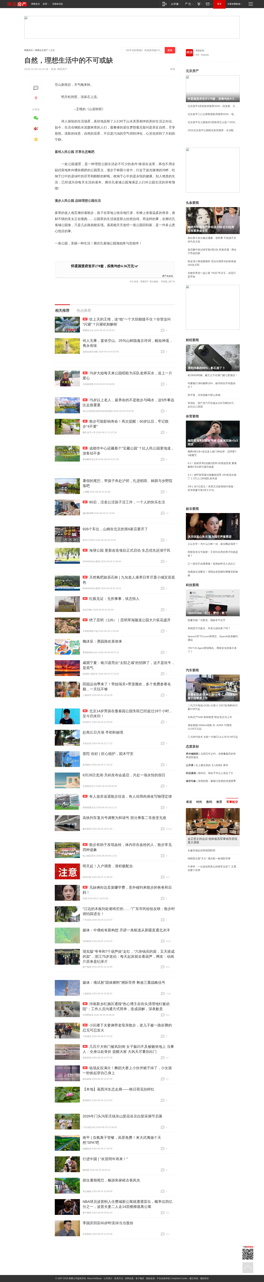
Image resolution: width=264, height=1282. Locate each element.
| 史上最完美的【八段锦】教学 (207, 765)
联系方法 (118, 1278)
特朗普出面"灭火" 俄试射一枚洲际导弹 (209, 858)
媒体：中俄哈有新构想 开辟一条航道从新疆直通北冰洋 (126, 930)
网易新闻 (200, 50)
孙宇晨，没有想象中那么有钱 (204, 395)
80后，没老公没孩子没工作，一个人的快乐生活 (127, 502)
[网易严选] (188, 4)
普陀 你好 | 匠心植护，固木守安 (108, 754)
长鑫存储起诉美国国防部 (201, 850)
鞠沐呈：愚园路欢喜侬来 (102, 641)
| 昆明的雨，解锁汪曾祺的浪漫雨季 (211, 781)
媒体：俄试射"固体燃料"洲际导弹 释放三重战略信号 (124, 982)
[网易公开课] (175, 4)
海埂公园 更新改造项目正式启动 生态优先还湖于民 (129, 550)
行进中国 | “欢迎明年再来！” (105, 1159)
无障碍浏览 (57, 4)
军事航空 (232, 801)
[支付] (199, 4)
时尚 (199, 801)
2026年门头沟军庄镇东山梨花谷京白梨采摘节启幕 (122, 1116)
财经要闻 (192, 340)
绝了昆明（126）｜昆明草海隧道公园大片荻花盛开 (130, 620)
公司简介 (108, 1278)
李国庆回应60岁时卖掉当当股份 (108, 1223)
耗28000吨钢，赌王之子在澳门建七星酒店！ (213, 375)
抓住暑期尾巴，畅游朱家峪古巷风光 (111, 1180)
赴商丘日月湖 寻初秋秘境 (103, 732)
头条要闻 (192, 203)
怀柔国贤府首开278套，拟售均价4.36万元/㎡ (104, 266)
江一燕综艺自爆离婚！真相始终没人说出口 (211, 563)
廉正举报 (193, 1278)
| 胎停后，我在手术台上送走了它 (209, 773)
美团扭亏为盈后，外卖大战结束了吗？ (209, 628)
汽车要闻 (192, 670)
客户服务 (140, 1278)
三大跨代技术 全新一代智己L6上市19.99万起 (213, 736)
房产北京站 (167, 275)
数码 (209, 801)
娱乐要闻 (192, 509)
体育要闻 (192, 416)
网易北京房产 (41, 50)
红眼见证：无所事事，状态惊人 (114, 599)
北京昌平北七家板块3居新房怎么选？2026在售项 (213, 122)
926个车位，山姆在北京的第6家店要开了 (115, 529)
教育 (219, 801)
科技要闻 (192, 585)
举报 (172, 69)
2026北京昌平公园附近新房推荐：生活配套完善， (213, 130)
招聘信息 (129, 1278)
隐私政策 (150, 1278)
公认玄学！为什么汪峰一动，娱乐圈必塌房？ (213, 543)
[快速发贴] (36, 88)
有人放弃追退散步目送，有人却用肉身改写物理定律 (130, 796)
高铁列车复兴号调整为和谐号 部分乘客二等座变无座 (124, 818)
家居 (189, 801)
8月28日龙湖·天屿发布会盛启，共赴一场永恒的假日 (124, 775)
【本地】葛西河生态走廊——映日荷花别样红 (118, 1089)
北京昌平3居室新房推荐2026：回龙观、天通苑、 (213, 106)
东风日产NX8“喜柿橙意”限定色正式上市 (210, 717)
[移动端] (164, 4)
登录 (219, 4)
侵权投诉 (204, 1278)
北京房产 (192, 71)
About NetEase (94, 1278)
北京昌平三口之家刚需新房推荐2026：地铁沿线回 (213, 114)
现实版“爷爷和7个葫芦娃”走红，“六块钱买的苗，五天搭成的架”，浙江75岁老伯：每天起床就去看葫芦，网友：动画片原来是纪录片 (129, 956)
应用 (45, 4)
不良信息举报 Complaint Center (172, 1278)
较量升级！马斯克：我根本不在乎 (206, 620)
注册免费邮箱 (233, 4)
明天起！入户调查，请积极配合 (108, 866)
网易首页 (35, 4)
